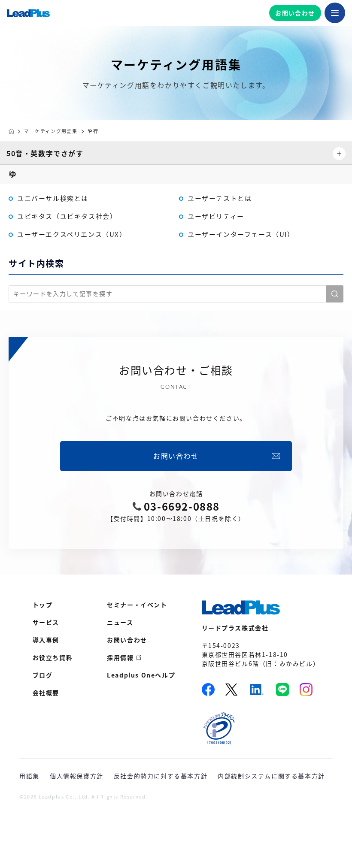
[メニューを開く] (335, 13)
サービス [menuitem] (46, 622)
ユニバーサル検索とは (52, 198)
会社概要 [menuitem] (46, 692)
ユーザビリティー (216, 216)
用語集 (29, 775)
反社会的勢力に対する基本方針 (160, 775)
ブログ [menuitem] (43, 675)
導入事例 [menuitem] (46, 639)
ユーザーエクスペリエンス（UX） (72, 234)
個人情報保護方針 (76, 775)
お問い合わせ (295, 13)
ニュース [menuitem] (120, 622)
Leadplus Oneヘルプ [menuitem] (141, 675)
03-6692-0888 (182, 506)
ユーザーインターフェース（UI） (241, 234)
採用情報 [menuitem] (120, 657)
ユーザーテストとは (220, 198)
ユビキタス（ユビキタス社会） (67, 216)
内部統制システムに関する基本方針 (271, 775)
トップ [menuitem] (43, 604)
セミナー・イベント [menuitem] (137, 604)
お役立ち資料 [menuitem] (53, 657)
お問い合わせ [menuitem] (127, 639)
